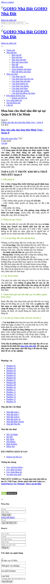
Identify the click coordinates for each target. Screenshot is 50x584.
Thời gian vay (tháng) (10, 566)
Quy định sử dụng (14, 470)
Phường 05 (11, 375)
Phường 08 (11, 382)
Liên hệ (9, 105)
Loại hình (5, 576)
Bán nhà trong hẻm (20, 62)
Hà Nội (9, 437)
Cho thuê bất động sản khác (23, 93)
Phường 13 (11, 394)
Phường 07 (11, 380)
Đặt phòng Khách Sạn (15, 95)
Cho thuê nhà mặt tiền (21, 81)
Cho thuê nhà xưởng (20, 91)
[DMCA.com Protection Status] (9, 494)
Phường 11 (11, 390)
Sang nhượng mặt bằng (21, 69)
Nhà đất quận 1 (12, 412)
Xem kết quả (7, 582)
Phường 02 (11, 368)
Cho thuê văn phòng (20, 86)
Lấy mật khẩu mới (9, 523)
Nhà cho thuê (12, 74)
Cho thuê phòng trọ (20, 83)
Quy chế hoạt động (14, 467)
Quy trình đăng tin (14, 100)
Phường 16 (11, 402)
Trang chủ (10, 50)
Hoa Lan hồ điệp (33, 484)
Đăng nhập (6, 515)
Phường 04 (11, 373)
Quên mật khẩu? (8, 517)
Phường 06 (11, 378)
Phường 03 (11, 370)
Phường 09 (11, 385)
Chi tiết (4, 143)
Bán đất (15, 64)
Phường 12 (11, 392)
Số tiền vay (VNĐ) (9, 560)
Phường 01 (11, 366)
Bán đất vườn (17, 67)
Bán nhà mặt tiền (19, 60)
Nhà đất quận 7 (12, 414)
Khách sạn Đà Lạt (19, 98)
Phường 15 (11, 399)
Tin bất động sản (13, 103)
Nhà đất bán (11, 52)
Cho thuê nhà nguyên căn (22, 79)
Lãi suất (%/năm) (8, 571)
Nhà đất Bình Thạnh (15, 421)
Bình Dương (11, 444)
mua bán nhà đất (28, 346)
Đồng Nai (10, 446)
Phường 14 (11, 397)
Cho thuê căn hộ (19, 76)
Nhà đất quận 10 (13, 419)
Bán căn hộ (16, 55)
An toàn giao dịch (13, 474)
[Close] (2, 558)
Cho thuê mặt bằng (20, 88)
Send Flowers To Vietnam (12, 484)
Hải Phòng (10, 442)
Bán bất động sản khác (21, 72)
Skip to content (7, 2)
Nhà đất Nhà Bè (13, 424)
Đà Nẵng (10, 439)
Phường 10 (11, 387)
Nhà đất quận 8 (12, 417)
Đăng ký (5, 548)
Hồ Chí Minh (12, 434)
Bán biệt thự (17, 57)
